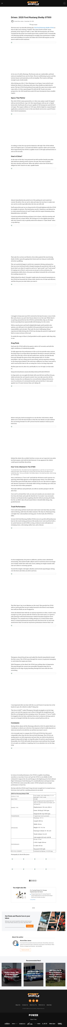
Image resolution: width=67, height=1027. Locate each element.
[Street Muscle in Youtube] (37, 1000)
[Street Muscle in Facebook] (33, 1000)
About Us (18, 1005)
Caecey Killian (32, 899)
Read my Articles (25, 949)
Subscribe (29, 926)
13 (35, 880)
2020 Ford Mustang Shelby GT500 (44, 27)
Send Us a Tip (33, 1005)
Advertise (49, 1005)
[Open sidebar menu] (2, 3)
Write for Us (42, 1005)
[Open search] (64, 3)
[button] (33, 24)
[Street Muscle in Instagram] (30, 1000)
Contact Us (25, 1005)
